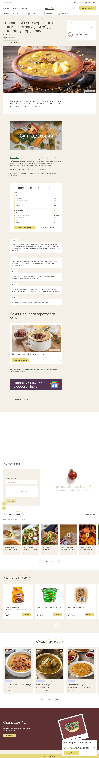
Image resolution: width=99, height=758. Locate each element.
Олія (17, 220)
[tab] (46, 561)
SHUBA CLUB (50, 13)
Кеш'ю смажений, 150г (76, 607)
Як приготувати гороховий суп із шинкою (18, 686)
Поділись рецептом (88, 8)
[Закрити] (95, 742)
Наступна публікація (49, 756)
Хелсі (14, 8)
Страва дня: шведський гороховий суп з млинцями (79, 686)
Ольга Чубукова (40, 690)
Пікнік (18, 13)
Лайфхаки (24, 8)
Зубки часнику (19, 210)
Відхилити (88, 753)
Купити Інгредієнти (24, 227)
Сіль (17, 212)
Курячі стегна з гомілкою (22, 195)
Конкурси (34, 13)
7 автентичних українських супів (34, 369)
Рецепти (6, 8)
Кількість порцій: (43, 187)
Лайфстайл (64, 13)
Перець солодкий (20, 208)
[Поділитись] (4, 508)
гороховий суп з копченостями (46, 173)
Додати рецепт (10, 735)
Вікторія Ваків (8, 690)
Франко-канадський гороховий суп (45, 686)
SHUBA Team (8, 552)
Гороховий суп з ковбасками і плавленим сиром (32, 169)
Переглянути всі (89, 514)
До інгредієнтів (12, 42)
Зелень (18, 222)
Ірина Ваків (8, 34)
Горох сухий (19, 198)
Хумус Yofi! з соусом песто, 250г (49, 607)
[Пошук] (65, 2)
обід (15, 403)
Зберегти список (48, 227)
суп (11, 403)
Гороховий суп (14, 158)
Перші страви (17, 18)
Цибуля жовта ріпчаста (22, 200)
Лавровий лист (20, 217)
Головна (5, 18)
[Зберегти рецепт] (4, 503)
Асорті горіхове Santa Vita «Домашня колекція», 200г (15, 608)
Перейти (26, 614)
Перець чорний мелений (22, 215)
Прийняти (71, 753)
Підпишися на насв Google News (28, 384)
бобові (19, 403)
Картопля (18, 205)
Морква (18, 203)
